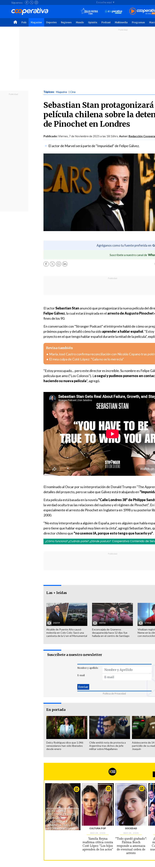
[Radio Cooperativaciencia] (113, 11)
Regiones (66, 22)
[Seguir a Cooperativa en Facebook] (27, 2)
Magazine (36, 22)
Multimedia (121, 22)
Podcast (106, 22)
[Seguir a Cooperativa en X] (31, 2)
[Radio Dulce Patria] (89, 11)
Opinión (92, 22)
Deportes (51, 22)
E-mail (81, 675)
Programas (138, 22)
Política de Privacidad (114, 693)
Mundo (80, 22)
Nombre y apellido (87, 667)
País (23, 22)
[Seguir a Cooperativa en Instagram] (36, 2)
